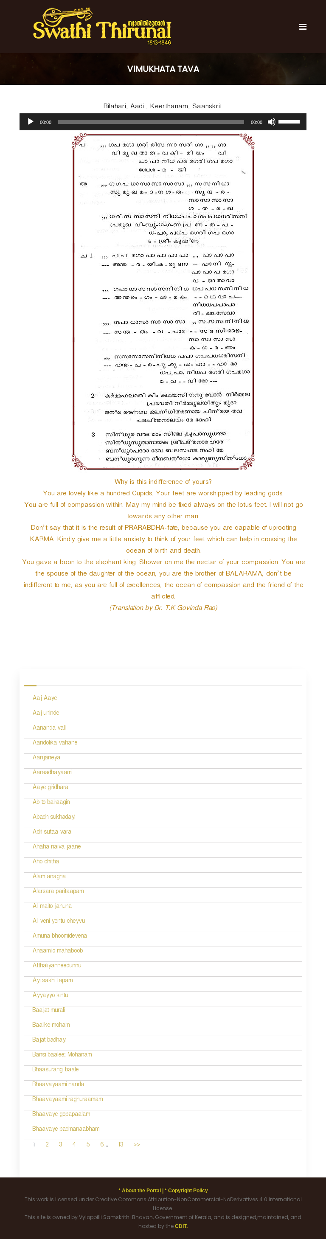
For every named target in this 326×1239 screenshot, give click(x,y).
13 (120, 1146)
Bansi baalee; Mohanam (62, 1056)
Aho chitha (45, 863)
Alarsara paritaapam (58, 892)
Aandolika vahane (54, 744)
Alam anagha (49, 878)
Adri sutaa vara (51, 833)
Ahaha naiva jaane (56, 848)
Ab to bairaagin (51, 803)
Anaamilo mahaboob (57, 952)
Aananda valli (49, 729)
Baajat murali (48, 1011)
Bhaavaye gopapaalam (61, 1115)
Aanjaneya (46, 759)
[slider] (290, 121)
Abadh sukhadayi (53, 818)
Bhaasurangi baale (55, 1071)
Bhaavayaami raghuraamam (67, 1100)
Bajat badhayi (49, 1041)
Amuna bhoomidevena (59, 937)
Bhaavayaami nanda (58, 1086)
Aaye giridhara (50, 788)
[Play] (30, 122)
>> (136, 1146)
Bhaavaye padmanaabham (65, 1130)
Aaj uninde (45, 714)
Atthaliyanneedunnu (56, 967)
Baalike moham (51, 1026)
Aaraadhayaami (52, 774)
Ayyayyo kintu (50, 996)
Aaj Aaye (44, 699)
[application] (163, 121)
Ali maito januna (52, 907)
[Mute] (271, 122)
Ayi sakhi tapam (52, 982)
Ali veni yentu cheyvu (58, 922)
